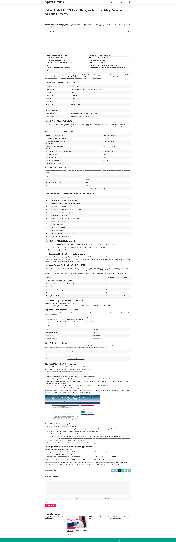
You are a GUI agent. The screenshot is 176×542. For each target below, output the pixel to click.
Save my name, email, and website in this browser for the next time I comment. (63, 502)
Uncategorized (71, 527)
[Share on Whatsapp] (122, 470)
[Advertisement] (88, 42)
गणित (65, 247)
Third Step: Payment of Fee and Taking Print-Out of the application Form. (108, 67)
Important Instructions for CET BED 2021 (99, 57)
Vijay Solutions (54, 2)
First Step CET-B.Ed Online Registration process (103, 62)
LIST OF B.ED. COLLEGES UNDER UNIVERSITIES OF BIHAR (61, 62)
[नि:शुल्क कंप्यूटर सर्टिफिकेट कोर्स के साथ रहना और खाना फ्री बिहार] (77, 522)
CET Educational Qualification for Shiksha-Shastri (59, 67)
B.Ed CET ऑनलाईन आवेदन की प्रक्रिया (99, 60)
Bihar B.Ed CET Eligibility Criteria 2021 (57, 65)
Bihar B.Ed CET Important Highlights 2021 (57, 55)
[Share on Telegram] (126, 470)
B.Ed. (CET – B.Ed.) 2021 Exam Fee (57, 60)
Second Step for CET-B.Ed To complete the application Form (105, 65)
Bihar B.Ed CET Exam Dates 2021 (55, 57)
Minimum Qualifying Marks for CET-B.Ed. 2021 (100, 55)
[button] (129, 2)
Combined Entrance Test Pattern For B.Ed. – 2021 (59, 70)
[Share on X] (119, 470)
